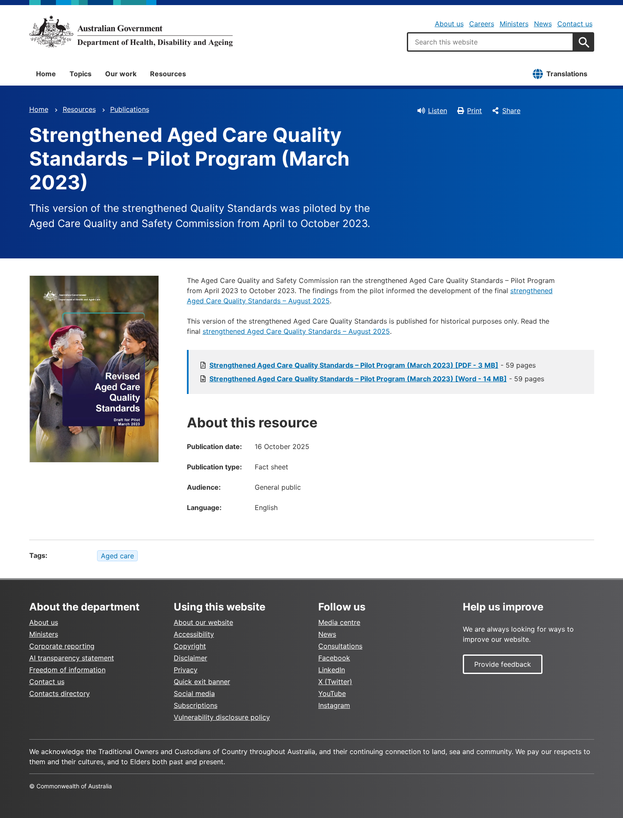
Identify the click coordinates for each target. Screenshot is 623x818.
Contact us (574, 23)
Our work (120, 73)
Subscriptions (195, 705)
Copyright (190, 646)
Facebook (334, 658)
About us (449, 23)
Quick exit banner (202, 681)
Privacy (185, 669)
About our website (203, 622)
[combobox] (490, 42)
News (543, 23)
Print (474, 110)
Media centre (339, 622)
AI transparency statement (71, 658)
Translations (566, 73)
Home (46, 73)
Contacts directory (59, 693)
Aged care (117, 556)
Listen (437, 110)
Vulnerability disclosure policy (222, 717)
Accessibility (194, 634)
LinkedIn (331, 669)
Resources (168, 73)
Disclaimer (190, 658)
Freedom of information (67, 669)
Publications (129, 109)
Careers (481, 23)
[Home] (131, 31)
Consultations (340, 646)
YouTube (332, 693)
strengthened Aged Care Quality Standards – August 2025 (296, 331)
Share (511, 110)
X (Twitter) (335, 681)
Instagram (334, 705)
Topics (81, 73)
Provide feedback (502, 664)
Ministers (514, 23)
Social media (194, 693)
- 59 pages (372, 365)
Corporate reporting (62, 646)
